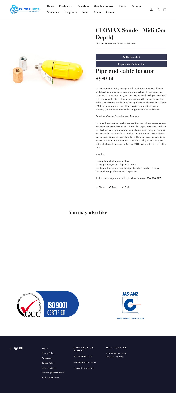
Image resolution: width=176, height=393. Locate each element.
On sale (136, 6)
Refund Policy (48, 362)
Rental (123, 6)
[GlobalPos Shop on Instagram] (16, 348)
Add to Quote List (131, 56)
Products (64, 6)
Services (52, 12)
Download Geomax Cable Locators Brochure (117, 116)
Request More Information (131, 64)
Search (45, 348)
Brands (82, 6)
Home (50, 6)
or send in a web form (84, 368)
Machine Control (104, 6)
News (85, 12)
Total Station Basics (50, 377)
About (97, 12)
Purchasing (47, 358)
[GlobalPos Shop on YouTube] (21, 348)
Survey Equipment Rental (53, 372)
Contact (110, 12)
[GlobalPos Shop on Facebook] (10, 348)
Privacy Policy (48, 353)
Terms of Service (49, 367)
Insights (70, 12)
